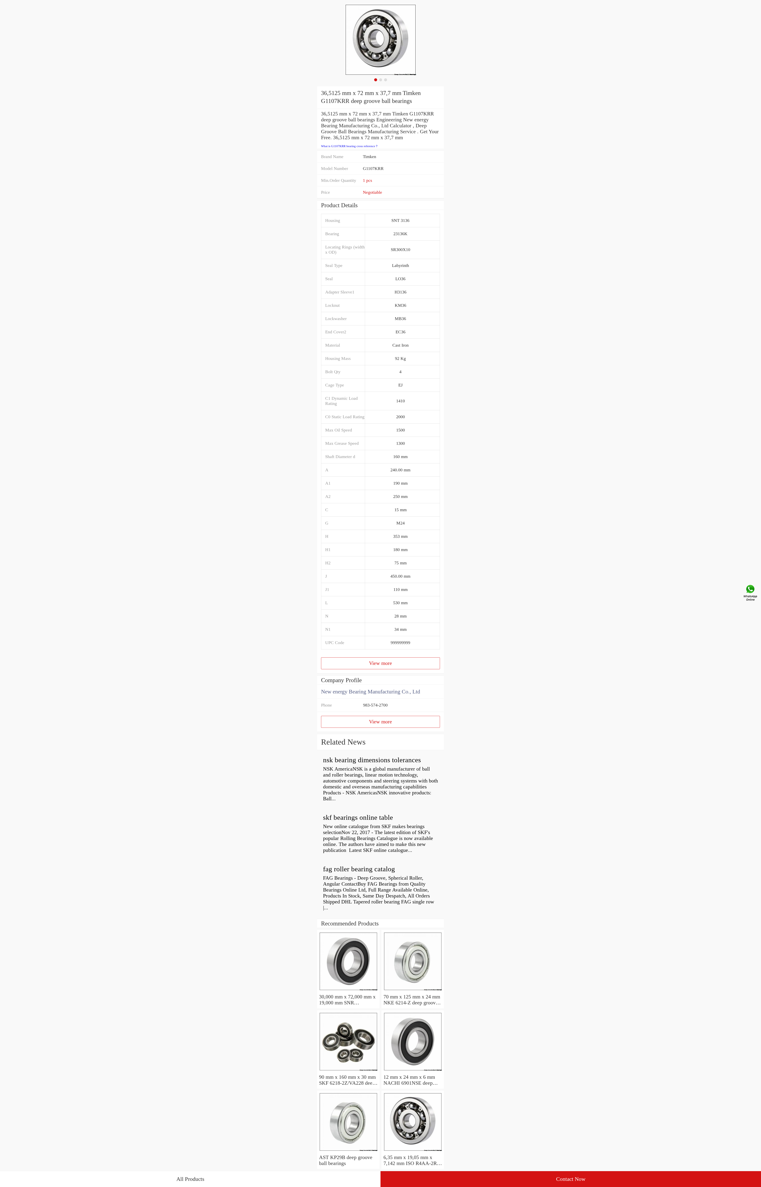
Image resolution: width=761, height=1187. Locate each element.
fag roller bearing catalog (359, 869)
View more (380, 663)
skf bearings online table (358, 817)
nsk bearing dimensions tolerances (372, 760)
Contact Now (570, 1179)
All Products (190, 1179)
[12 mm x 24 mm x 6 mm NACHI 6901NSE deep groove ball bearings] (412, 1071)
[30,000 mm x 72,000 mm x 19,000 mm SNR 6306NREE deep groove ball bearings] (348, 991)
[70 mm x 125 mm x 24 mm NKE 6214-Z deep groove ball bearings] (412, 991)
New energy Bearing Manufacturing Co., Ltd (370, 691)
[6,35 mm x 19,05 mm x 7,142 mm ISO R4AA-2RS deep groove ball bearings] (412, 1151)
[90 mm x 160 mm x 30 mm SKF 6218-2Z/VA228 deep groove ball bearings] (348, 1071)
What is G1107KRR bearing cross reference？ (349, 146)
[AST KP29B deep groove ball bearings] (348, 1151)
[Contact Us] (750, 593)
